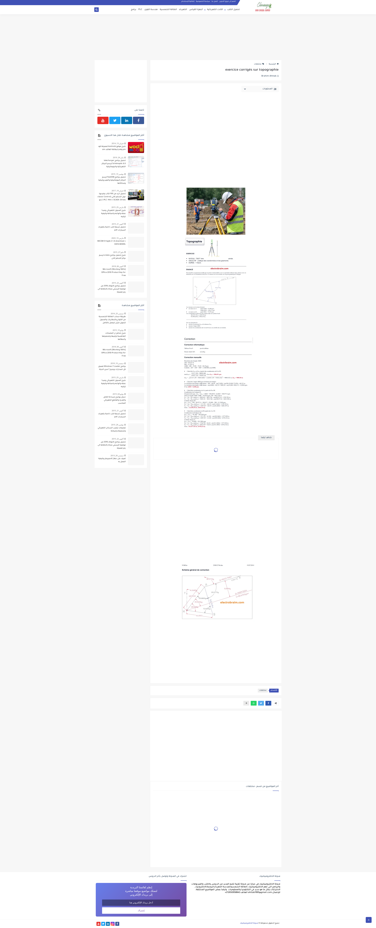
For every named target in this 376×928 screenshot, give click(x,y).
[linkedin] (126, 120)
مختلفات (257, 64)
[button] (268, 703)
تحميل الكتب (233, 10)
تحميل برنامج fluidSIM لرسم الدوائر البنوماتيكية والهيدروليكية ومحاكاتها (112, 180)
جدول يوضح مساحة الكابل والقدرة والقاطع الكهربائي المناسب (114, 400)
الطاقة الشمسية (168, 10)
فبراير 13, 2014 (118, 143)
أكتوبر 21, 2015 (118, 224)
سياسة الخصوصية (203, 1)
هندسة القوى (151, 10)
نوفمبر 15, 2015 (117, 174)
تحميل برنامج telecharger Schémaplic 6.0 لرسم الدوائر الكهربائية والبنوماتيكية (114, 164)
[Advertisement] (188, 37)
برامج (133, 10)
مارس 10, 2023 (117, 238)
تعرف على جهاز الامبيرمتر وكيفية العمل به (112, 460)
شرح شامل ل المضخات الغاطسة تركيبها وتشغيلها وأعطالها (114, 336)
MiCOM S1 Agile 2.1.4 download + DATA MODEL (111, 242)
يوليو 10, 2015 (118, 330)
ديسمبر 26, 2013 (117, 455)
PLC (140, 10)
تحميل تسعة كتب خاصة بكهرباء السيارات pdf (112, 228)
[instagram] (113, 924)
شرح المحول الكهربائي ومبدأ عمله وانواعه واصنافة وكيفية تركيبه (113, 214)
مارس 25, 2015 (117, 207)
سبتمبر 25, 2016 (117, 313)
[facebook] (138, 120)
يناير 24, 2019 (118, 157)
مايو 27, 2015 (118, 252)
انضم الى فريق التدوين (227, 1)
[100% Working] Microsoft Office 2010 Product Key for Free (113, 272)
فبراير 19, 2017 (118, 190)
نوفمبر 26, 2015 (117, 424)
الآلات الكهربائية (215, 10)
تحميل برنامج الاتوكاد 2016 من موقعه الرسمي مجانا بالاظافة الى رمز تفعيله (112, 289)
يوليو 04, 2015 (118, 394)
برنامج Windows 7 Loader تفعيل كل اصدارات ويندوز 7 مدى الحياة (112, 368)
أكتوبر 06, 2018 (118, 266)
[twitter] (114, 120)
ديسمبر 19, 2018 (117, 363)
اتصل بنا (215, 1)
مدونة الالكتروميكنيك (249, 923)
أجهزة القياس (196, 10)
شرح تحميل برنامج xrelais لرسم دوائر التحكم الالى (112, 256)
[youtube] (103, 120)
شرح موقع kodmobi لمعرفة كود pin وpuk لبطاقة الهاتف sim (112, 148)
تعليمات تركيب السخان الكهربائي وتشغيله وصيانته (112, 429)
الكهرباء (183, 10)
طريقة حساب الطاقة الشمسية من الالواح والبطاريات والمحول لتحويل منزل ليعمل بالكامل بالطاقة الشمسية (112, 320)
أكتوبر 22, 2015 (118, 283)
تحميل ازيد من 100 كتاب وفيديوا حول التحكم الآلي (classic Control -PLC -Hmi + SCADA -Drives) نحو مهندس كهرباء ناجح (112, 197)
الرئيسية (272, 64)
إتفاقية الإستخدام (187, 1)
